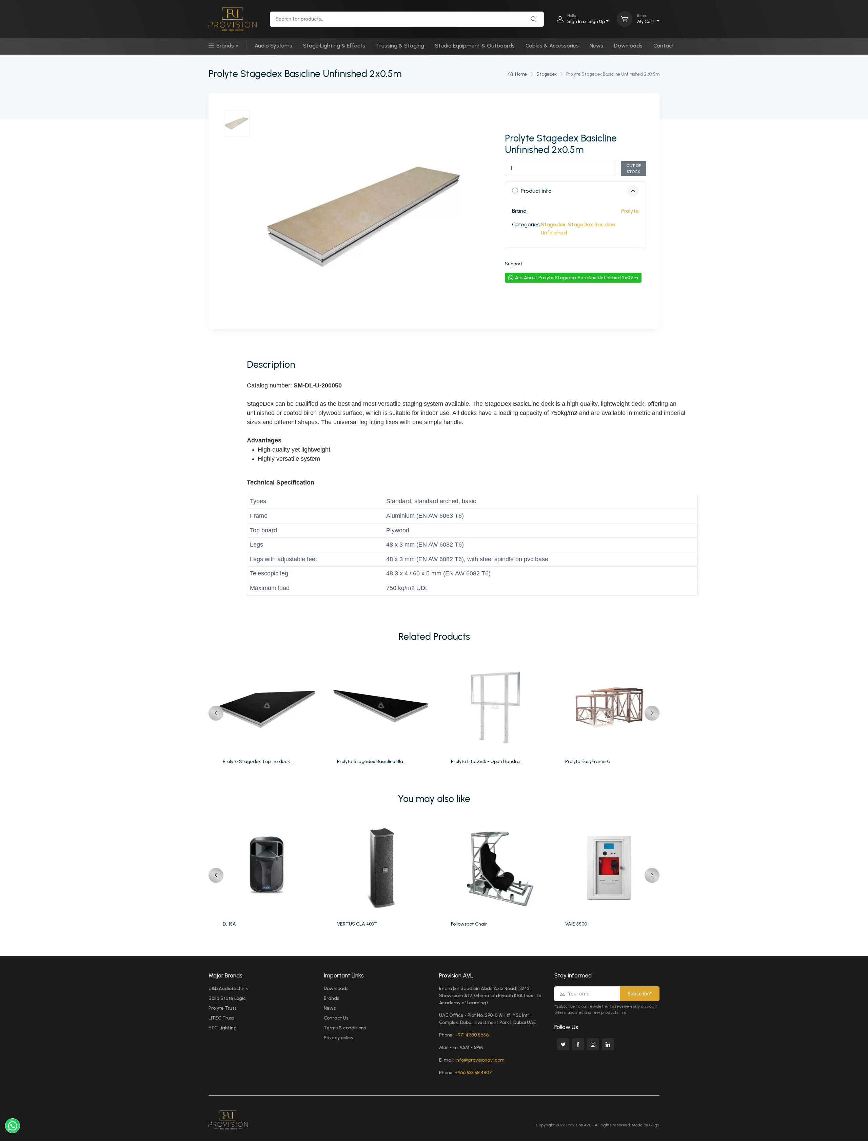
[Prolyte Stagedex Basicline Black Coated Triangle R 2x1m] (382, 705)
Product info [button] (536, 191)
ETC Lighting (223, 1028)
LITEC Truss (221, 1018)
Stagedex (546, 74)
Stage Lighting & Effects (334, 45)
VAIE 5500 (576, 924)
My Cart (646, 18)
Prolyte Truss (222, 1008)
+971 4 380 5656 (472, 1035)
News (596, 45)
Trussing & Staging (400, 45)
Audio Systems (273, 45)
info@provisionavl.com (480, 1060)
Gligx (654, 1125)
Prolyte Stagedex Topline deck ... (258, 761)
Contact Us (336, 1018)
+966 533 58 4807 (473, 1073)
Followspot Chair (469, 924)
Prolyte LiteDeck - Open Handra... (487, 761)
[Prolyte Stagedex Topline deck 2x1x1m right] (268, 705)
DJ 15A (229, 924)
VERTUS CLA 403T (357, 924)
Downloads (628, 45)
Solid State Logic (227, 998)
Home (521, 74)
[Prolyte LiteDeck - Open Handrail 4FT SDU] (496, 705)
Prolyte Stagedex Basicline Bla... (371, 761)
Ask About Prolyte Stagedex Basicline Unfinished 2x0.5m (576, 278)
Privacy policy (338, 1038)
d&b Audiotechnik (228, 988)
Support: (514, 264)
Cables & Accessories (552, 45)
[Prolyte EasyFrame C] (610, 705)
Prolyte (630, 211)
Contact (663, 45)
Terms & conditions (345, 1028)
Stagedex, (554, 224)
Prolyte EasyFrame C (587, 761)
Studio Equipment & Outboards (475, 45)
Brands (225, 45)
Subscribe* (640, 994)
